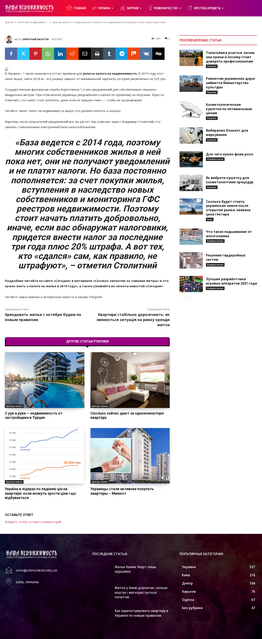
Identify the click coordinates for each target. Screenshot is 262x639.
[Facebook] (11, 54)
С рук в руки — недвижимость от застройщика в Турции (33, 415)
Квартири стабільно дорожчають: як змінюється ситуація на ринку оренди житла (133, 319)
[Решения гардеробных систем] (191, 260)
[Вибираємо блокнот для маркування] (191, 135)
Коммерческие (215, 159)
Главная (79, 8)
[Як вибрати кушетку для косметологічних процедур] (191, 183)
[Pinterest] (35, 54)
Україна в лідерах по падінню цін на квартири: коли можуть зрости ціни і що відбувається (40, 493)
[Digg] (158, 54)
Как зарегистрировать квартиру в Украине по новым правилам (141, 612)
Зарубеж (132, 8)
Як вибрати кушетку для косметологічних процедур (229, 179)
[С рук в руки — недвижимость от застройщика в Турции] (44, 380)
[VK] (146, 54)
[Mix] (134, 54)
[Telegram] (121, 54)
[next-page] (188, 299)
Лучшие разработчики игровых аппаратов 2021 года (231, 281)
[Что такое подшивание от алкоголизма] (191, 237)
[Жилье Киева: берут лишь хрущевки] (102, 570)
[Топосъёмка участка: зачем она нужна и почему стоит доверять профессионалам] (191, 58)
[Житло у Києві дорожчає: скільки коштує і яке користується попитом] (102, 591)
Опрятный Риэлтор (36, 39)
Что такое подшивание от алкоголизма (229, 233)
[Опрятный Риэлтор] (9, 39)
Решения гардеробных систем (225, 257)
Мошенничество (166, 8)
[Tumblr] (109, 54)
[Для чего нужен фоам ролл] (191, 159)
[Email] (85, 54)
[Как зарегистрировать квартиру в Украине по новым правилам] (102, 614)
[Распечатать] (97, 54)
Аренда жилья (14, 406)
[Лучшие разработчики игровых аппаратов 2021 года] (191, 284)
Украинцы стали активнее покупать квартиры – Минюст (122, 491)
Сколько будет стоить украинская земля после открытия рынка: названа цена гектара (228, 207)
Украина (104, 8)
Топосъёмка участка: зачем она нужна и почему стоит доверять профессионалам (230, 57)
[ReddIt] (72, 54)
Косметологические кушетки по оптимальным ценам (229, 108)
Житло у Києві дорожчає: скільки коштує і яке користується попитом (141, 592)
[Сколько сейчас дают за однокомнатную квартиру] (130, 380)
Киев (209, 219)
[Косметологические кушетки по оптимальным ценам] (191, 109)
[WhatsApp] (48, 54)
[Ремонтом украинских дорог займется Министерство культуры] (191, 83)
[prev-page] (182, 299)
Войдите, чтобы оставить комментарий (33, 522)
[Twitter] (23, 54)
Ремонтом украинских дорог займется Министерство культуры (230, 82)
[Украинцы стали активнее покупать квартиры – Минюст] (130, 456)
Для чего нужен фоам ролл (229, 154)
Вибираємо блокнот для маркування (227, 132)
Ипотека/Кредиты (207, 8)
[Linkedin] (60, 54)
